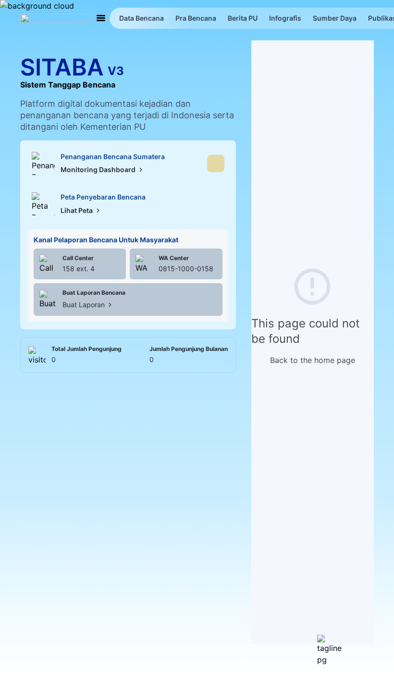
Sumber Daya (335, 18)
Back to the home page (312, 360)
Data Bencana (141, 18)
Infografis (285, 18)
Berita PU (243, 18)
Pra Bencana (195, 18)
